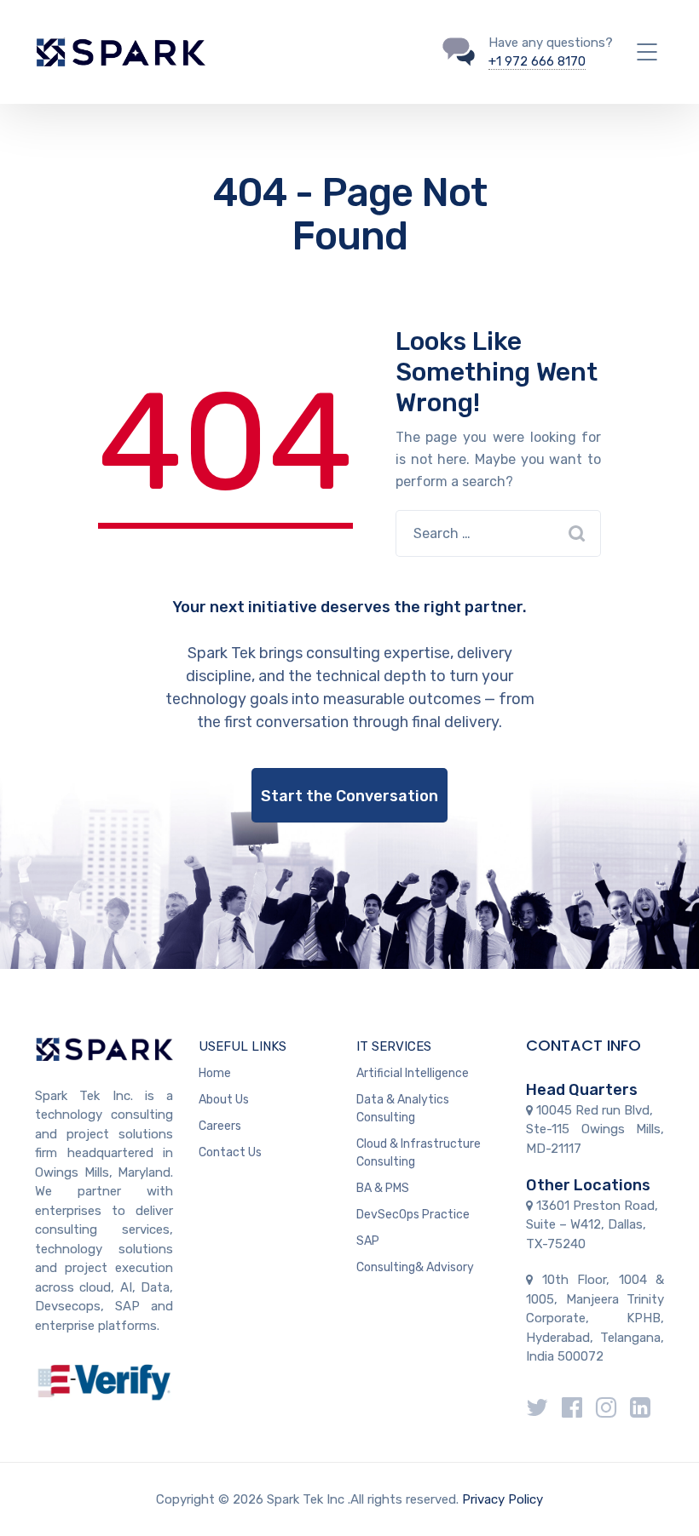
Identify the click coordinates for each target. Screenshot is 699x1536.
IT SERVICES (393, 1046)
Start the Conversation (349, 796)
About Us (224, 1099)
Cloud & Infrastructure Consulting (418, 1153)
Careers (220, 1126)
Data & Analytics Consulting (402, 1108)
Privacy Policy (502, 1499)
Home (215, 1073)
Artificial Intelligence (412, 1073)
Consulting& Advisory (415, 1267)
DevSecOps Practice (413, 1214)
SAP (367, 1241)
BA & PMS (382, 1188)
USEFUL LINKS (242, 1046)
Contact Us (230, 1152)
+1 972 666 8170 (537, 61)
